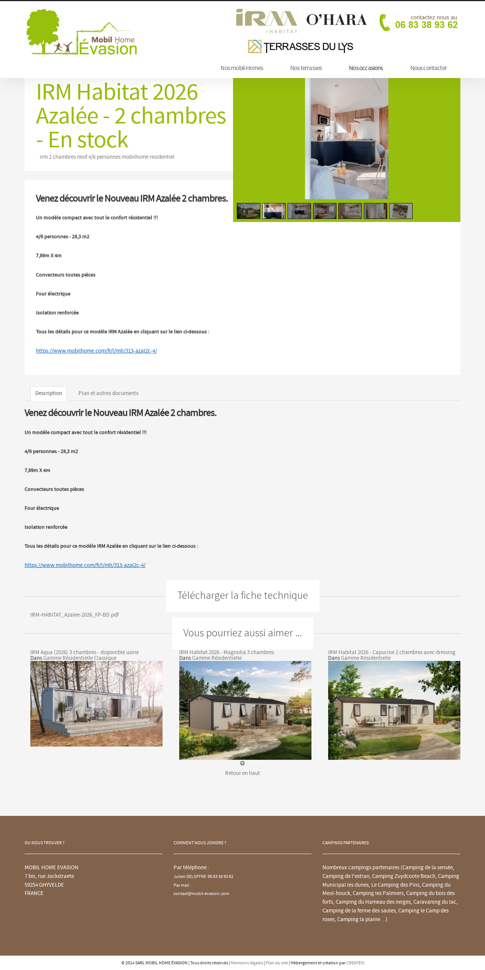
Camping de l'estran (345, 876)
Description (48, 393)
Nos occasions (366, 68)
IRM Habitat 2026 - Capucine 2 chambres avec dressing (391, 652)
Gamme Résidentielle (217, 658)
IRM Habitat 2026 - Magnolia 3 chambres (226, 652)
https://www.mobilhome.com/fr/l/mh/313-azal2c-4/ (96, 351)
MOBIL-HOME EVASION (81, 31)
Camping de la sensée (427, 867)
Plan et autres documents (108, 393)
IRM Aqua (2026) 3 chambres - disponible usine (84, 652)
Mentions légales (247, 962)
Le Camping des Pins (395, 885)
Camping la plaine (358, 919)
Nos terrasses (306, 68)
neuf (82, 157)
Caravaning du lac (434, 902)
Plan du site (277, 962)
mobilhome (135, 157)
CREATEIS (355, 962)
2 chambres (62, 157)
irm (44, 157)
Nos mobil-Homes (242, 68)
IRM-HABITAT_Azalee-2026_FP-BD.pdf (74, 615)
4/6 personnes (104, 157)
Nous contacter (428, 68)
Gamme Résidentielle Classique (79, 658)
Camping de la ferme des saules (359, 911)
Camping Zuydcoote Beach (403, 876)
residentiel (162, 157)
